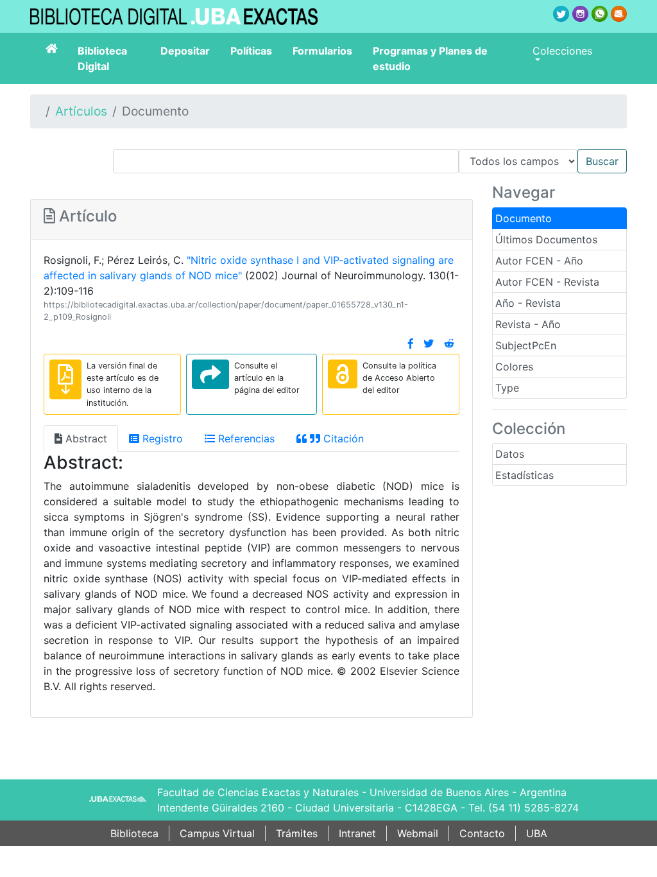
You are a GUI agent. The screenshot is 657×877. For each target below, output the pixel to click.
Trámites (297, 833)
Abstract (84, 438)
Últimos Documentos (546, 239)
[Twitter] (428, 343)
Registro (161, 438)
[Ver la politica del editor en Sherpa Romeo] (342, 374)
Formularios (322, 50)
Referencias (245, 438)
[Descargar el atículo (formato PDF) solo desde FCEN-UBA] (65, 379)
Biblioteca (134, 833)
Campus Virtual (217, 833)
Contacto (482, 833)
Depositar (185, 50)
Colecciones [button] (562, 50)
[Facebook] (410, 343)
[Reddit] (449, 343)
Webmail (417, 833)
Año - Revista (528, 303)
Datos (509, 453)
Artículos (81, 111)
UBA (536, 833)
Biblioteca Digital (102, 58)
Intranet (357, 833)
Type (507, 387)
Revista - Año (528, 324)
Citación (342, 438)
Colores (514, 366)
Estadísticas (524, 475)
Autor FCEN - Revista (547, 281)
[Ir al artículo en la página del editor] (210, 374)
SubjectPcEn (525, 345)
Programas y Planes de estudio (430, 58)
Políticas (251, 50)
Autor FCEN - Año (539, 260)
